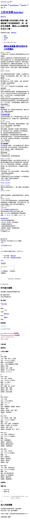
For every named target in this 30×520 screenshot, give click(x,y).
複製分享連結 (4, 339)
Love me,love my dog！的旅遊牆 (9, 333)
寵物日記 (13, 32)
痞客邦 (10, 251)
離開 (9, 516)
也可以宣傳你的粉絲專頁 (5, 329)
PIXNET (7, 496)
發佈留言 (3, 273)
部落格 (6, 37)
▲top (2, 260)
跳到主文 (3, 16)
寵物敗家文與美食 (16, 257)
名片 (5, 39)
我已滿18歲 (4, 516)
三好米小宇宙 (3, 326)
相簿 (5, 35)
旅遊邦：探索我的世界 (7, 337)
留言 (13, 251)
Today (2, 242)
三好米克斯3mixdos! (12, 12)
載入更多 (3, 263)
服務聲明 (17, 498)
